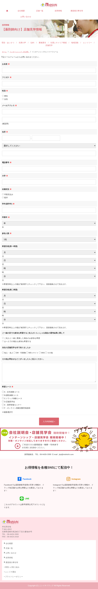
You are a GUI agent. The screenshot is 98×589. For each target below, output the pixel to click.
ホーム (4, 52)
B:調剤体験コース (11, 395)
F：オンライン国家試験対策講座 (17, 408)
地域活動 (74, 43)
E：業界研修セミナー (12, 405)
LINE (27, 498)
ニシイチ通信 (10, 572)
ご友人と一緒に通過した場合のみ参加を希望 (22, 338)
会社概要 (21, 11)
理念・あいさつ (8, 43)
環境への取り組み (12, 567)
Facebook (27, 479)
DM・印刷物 (20, 353)
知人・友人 (8, 353)
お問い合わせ (25, 17)
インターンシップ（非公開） (19, 52)
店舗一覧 (39, 11)
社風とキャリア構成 (59, 43)
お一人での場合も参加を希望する (17, 341)
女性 (6, 99)
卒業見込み (8, 194)
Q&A (32, 43)
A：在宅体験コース (12, 392)
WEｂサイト (33, 353)
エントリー (87, 43)
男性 (6, 96)
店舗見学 (49, 45)
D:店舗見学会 (9, 402)
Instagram (76, 479)
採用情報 (58, 11)
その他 (50, 353)
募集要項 (42, 43)
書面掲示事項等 (77, 11)
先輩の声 (22, 43)
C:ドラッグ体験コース (13, 398)
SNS (43, 353)
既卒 (6, 198)
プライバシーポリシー (14, 577)
